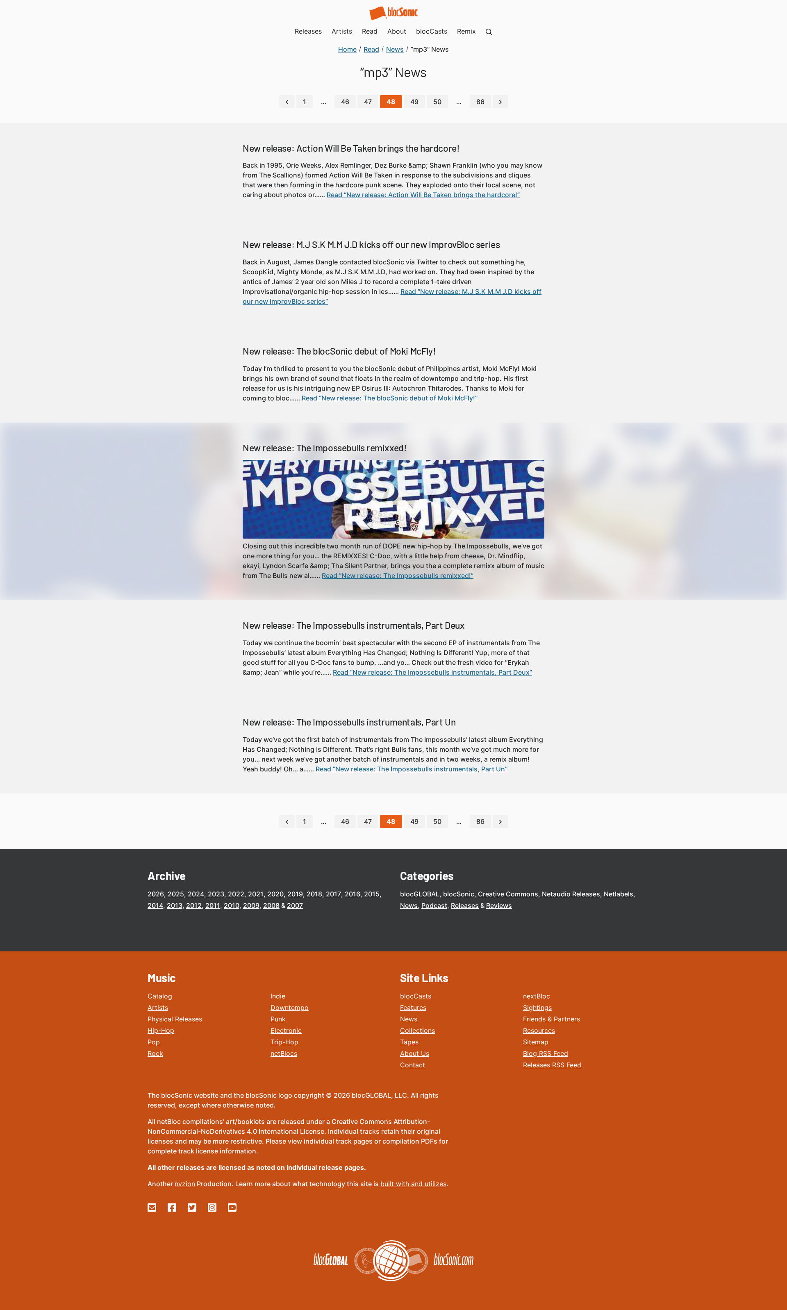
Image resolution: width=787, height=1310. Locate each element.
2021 (256, 894)
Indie (278, 996)
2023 (216, 894)
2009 (251, 905)
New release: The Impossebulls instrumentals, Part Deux (353, 625)
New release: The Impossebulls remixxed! (325, 447)
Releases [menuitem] (308, 31)
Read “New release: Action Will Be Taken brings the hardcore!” (423, 195)
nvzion (185, 1184)
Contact (412, 1065)
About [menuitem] (396, 31)
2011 (212, 905)
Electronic (286, 1030)
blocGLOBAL (419, 894)
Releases (465, 905)
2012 (194, 905)
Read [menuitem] (370, 31)
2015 (372, 894)
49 (414, 102)
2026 (156, 894)
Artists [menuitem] (342, 31)
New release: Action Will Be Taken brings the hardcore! (351, 148)
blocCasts (415, 996)
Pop (154, 1042)
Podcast (434, 905)
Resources (539, 1030)
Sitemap (535, 1042)
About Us (414, 1053)
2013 (174, 905)
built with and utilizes (413, 1184)
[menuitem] (489, 31)
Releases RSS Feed (552, 1065)
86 (480, 102)
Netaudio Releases (571, 894)
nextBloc (536, 996)
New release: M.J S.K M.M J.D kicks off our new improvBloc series (371, 244)
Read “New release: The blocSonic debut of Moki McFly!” (390, 398)
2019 (295, 894)
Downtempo (290, 1007)
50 (437, 102)
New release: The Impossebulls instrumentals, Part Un (349, 722)
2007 (295, 905)
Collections (417, 1030)
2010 (231, 905)
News (409, 905)
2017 (333, 894)
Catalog (160, 996)
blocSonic (458, 894)
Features (413, 1007)
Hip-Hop (161, 1030)
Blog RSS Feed (545, 1053)
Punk (278, 1019)
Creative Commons (508, 894)
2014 (155, 905)
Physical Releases (175, 1019)
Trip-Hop (284, 1042)
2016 (352, 894)
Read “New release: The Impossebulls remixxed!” (397, 575)
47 (368, 102)
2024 (196, 894)
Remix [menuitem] (466, 31)
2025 (176, 894)
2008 (271, 905)
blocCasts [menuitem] (431, 31)
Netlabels (618, 894)
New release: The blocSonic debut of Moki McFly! (339, 351)
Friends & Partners (551, 1019)
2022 (236, 894)
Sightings (537, 1007)
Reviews (499, 905)
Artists (158, 1007)
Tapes (409, 1042)
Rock (155, 1053)
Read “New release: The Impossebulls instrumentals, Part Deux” (432, 672)
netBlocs (284, 1053)
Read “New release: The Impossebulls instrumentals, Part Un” (411, 769)
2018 (314, 894)
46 (345, 102)
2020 (275, 894)
